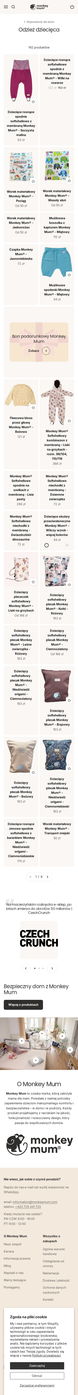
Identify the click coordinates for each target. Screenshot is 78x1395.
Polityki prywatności (46, 1355)
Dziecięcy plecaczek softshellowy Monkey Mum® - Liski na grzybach (21, 601)
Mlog (7, 1266)
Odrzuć (37, 1376)
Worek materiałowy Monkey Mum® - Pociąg (21, 196)
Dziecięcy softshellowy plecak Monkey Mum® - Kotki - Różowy (57, 604)
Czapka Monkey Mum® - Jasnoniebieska (21, 254)
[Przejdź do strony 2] (47, 877)
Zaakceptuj (37, 1365)
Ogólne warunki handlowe (54, 1251)
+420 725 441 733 (28, 1207)
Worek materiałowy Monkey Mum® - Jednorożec (21, 222)
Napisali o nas (13, 1273)
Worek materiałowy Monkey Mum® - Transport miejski (57, 828)
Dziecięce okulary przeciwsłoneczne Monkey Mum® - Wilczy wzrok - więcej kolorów (57, 526)
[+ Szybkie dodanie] (33, 101)
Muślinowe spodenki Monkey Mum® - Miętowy (57, 289)
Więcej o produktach (23, 1005)
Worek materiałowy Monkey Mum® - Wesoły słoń (57, 195)
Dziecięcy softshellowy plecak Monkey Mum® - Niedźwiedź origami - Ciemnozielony (21, 685)
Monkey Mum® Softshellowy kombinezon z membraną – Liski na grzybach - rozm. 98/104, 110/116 (57, 444)
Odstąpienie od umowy (53, 1263)
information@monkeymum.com (35, 1202)
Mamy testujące (15, 1280)
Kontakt (48, 1299)
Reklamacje (51, 1273)
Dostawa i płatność (56, 1280)
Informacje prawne (17, 1258)
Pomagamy (12, 1287)
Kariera (9, 1251)
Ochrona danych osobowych (54, 1290)
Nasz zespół (12, 1244)
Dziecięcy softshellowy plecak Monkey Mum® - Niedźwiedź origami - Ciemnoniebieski (57, 792)
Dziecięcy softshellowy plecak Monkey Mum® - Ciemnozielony (57, 640)
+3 (67, 545)
